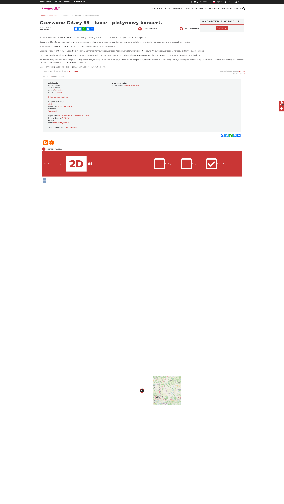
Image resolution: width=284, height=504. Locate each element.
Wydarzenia (52, 111)
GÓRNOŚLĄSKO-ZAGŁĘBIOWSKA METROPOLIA (56, 2)
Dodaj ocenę (72, 71)
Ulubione (230, 2)
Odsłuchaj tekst (150, 29)
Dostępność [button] (205, 2)
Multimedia (215, 9)
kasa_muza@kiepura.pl (62, 123)
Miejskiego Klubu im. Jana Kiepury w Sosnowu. (85, 67)
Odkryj (167, 9)
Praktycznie (201, 9)
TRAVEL (80, 2)
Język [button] (219, 2)
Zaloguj (240, 2)
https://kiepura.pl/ (70, 127)
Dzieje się (188, 9)
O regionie (157, 9)
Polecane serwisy (231, 9)
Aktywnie (177, 9)
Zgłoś (242, 71)
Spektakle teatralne (131, 85)
